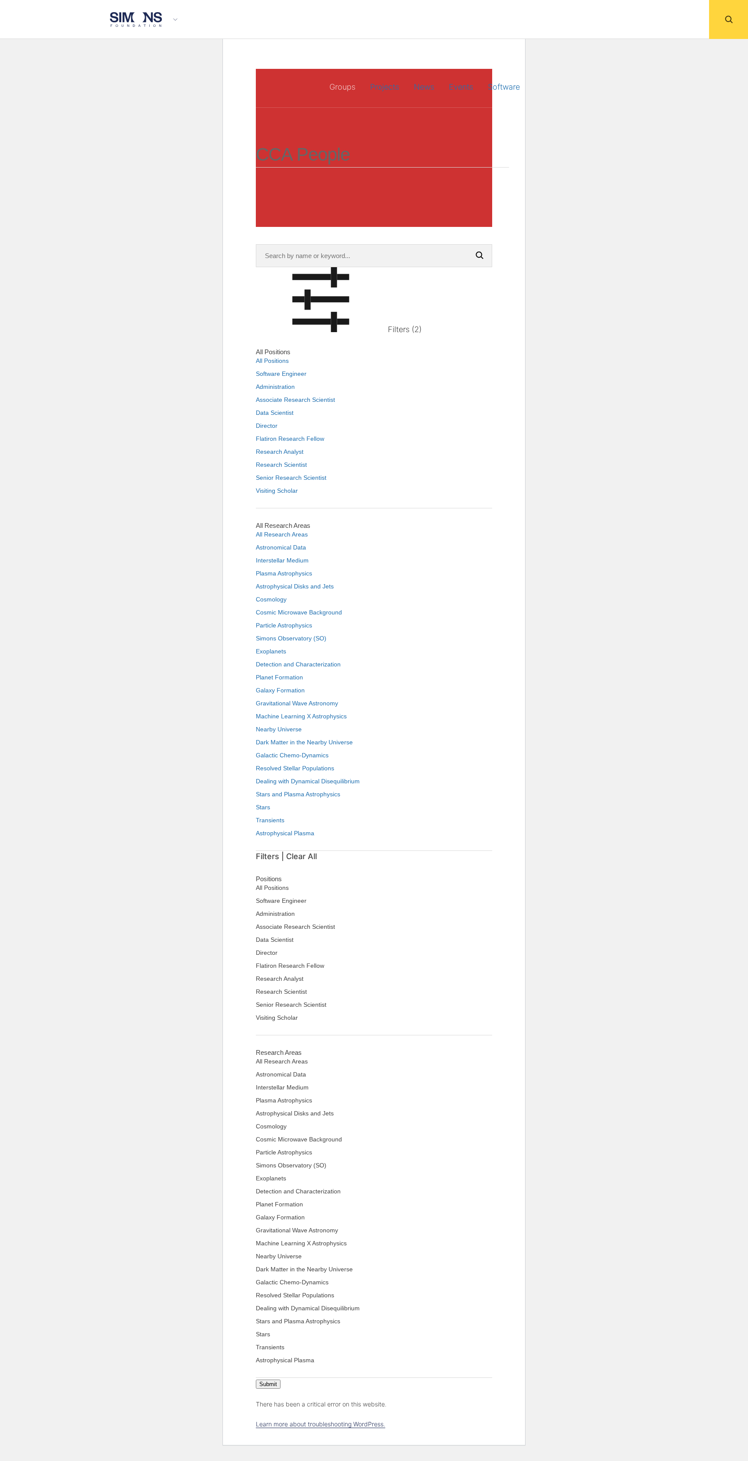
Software (504, 86)
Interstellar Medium (282, 560)
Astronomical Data (281, 547)
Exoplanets (271, 651)
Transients (270, 820)
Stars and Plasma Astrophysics (298, 794)
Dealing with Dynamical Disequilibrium (308, 781)
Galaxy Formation (280, 690)
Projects (384, 86)
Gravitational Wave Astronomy (297, 703)
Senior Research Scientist (291, 477)
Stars (263, 807)
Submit (268, 1384)
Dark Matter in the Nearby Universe (304, 742)
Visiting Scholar (277, 490)
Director (266, 425)
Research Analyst (279, 451)
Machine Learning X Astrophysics (301, 716)
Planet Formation (279, 677)
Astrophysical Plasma (285, 833)
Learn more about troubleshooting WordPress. (320, 1424)
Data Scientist (274, 412)
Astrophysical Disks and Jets (295, 586)
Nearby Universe (279, 729)
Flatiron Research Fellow (290, 438)
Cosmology (271, 599)
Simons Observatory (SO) (291, 638)
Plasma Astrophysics (284, 573)
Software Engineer (281, 373)
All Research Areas (282, 534)
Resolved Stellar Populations (295, 768)
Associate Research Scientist (295, 399)
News (424, 86)
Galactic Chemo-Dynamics (292, 755)
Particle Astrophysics (284, 625)
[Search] (728, 19)
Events (461, 86)
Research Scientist (281, 464)
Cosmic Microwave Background (299, 612)
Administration (275, 386)
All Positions (272, 360)
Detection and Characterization (298, 664)
